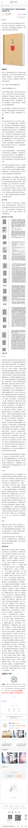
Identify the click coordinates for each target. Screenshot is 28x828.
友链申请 (6, 806)
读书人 (6, 14)
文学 (6, 5)
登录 (11, 776)
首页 (3, 5)
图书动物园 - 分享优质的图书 (14, 808)
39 (19, 725)
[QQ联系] (25, 815)
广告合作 (17, 806)
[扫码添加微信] (25, 819)
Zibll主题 (23, 808)
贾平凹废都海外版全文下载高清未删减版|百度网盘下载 (13, 10)
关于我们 (22, 806)
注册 (19, 776)
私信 (25, 14)
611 (14, 725)
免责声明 (11, 806)
